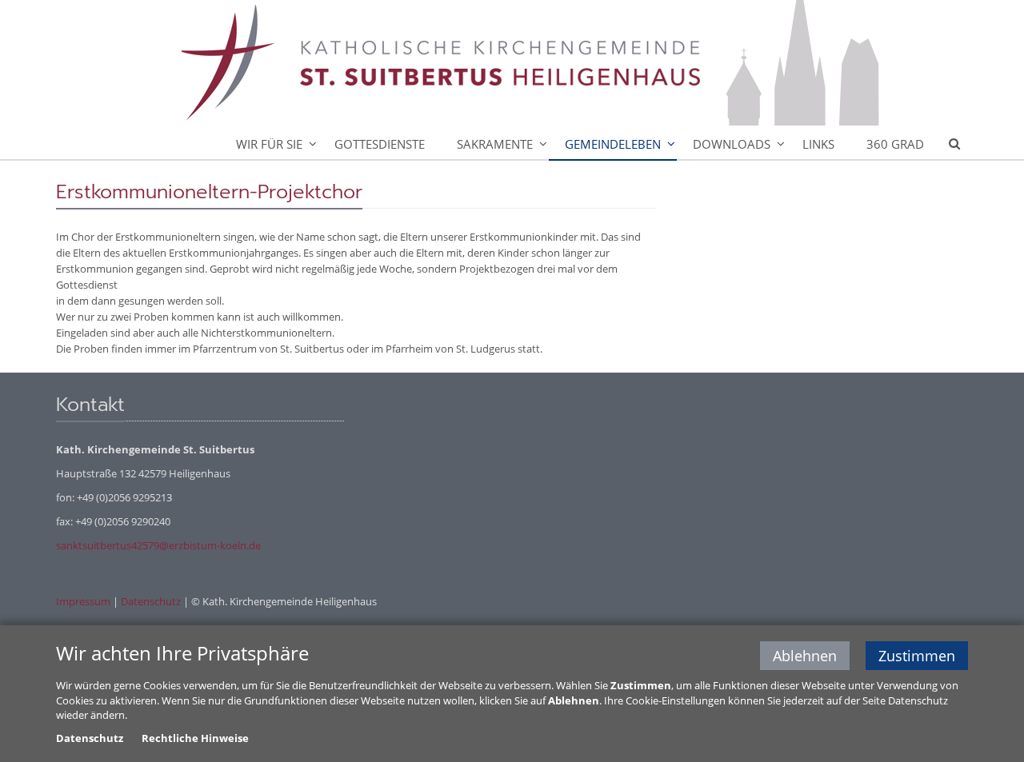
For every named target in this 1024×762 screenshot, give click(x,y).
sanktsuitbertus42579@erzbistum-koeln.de (158, 545)
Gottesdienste (379, 144)
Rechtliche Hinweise (195, 738)
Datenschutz (151, 601)
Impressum (83, 601)
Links (818, 144)
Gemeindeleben (613, 144)
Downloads (731, 144)
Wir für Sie (269, 144)
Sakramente (495, 144)
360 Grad (895, 144)
